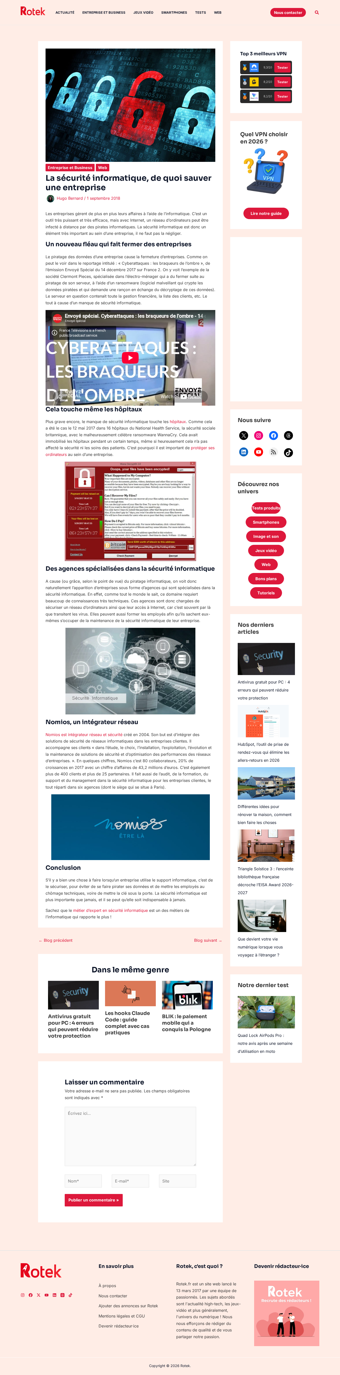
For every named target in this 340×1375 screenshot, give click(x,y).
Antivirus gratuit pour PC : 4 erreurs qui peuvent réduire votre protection (73, 1026)
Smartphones (174, 12)
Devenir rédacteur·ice (119, 1325)
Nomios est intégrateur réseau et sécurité (84, 734)
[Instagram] (258, 435)
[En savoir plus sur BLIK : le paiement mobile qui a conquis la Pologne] (187, 994)
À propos (107, 1285)
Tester (282, 67)
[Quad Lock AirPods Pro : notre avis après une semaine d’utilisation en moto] (266, 1012)
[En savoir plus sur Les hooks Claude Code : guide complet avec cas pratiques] (130, 993)
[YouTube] (258, 451)
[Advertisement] (266, 319)
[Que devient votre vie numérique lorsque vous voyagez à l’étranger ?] (262, 916)
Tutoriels (266, 592)
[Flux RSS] (273, 451)
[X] (243, 435)
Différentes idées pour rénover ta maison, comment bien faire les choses (264, 814)
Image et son (266, 536)
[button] (288, 12)
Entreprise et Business (103, 12)
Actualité (65, 12)
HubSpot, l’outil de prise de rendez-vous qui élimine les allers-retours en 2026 (263, 752)
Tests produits (266, 507)
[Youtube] (47, 1295)
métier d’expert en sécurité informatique (110, 910)
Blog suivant (208, 940)
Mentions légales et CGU (122, 1315)
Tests (200, 12)
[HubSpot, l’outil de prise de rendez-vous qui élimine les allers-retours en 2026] (263, 721)
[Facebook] (273, 435)
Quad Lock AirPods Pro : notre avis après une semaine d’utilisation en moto (265, 1043)
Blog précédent (55, 940)
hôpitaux (178, 421)
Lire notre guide (266, 213)
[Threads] (288, 435)
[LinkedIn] (243, 451)
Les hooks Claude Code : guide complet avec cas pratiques (127, 1023)
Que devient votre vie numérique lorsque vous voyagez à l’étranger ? (260, 947)
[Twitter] (39, 1295)
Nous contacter (113, 1295)
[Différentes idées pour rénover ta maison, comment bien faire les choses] (266, 783)
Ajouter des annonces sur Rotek (128, 1305)
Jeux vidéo (143, 12)
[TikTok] (288, 452)
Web (218, 12)
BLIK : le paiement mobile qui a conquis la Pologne (186, 1023)
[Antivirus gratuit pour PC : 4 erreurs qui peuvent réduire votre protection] (266, 659)
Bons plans (266, 578)
